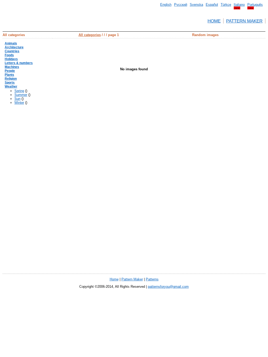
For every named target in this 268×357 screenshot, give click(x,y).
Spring (19, 91)
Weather (11, 86)
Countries (12, 51)
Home (214, 21)
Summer (20, 95)
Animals (11, 43)
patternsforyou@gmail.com (168, 287)
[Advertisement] (244, 116)
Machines (12, 66)
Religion (11, 78)
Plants (9, 74)
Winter (19, 103)
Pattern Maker (244, 21)
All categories (90, 35)
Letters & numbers (19, 63)
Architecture (14, 47)
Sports (10, 82)
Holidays (11, 59)
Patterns (152, 279)
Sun (17, 99)
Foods (9, 55)
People (10, 70)
